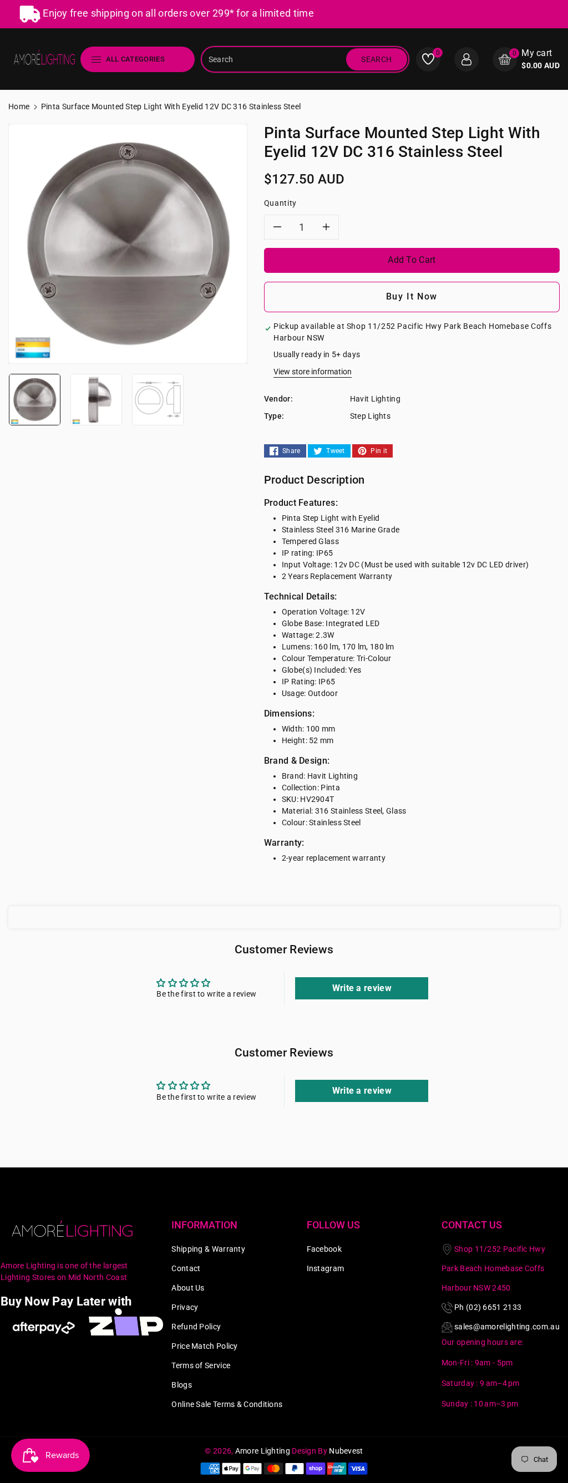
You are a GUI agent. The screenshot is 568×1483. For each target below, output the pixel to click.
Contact (185, 1268)
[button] (526, 59)
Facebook (324, 1249)
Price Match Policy (204, 1346)
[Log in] (466, 59)
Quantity (280, 203)
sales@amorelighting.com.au (507, 1326)
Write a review (362, 988)
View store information (312, 371)
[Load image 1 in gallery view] (34, 399)
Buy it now (412, 296)
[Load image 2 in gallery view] (96, 399)
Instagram (325, 1268)
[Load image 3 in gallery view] (157, 399)
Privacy (184, 1307)
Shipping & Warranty (208, 1249)
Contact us (472, 1225)
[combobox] (274, 59)
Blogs (181, 1384)
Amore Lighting (262, 1450)
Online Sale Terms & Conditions (226, 1404)
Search (376, 59)
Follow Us (333, 1225)
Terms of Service (200, 1365)
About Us (187, 1287)
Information (204, 1225)
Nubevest (346, 1450)
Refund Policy (196, 1326)
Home (18, 106)
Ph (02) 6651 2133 (487, 1307)
